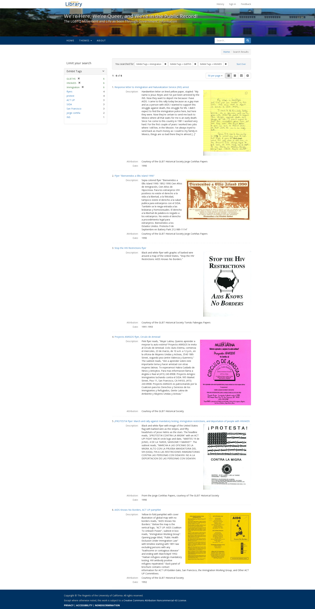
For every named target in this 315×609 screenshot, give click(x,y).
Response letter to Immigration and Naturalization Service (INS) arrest (152, 87)
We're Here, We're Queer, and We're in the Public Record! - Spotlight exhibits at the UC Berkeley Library (74, 4)
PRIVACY (69, 605)
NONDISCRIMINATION (107, 605)
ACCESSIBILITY (84, 605)
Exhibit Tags (74, 71)
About (101, 40)
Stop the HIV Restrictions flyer (130, 248)
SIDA (69, 104)
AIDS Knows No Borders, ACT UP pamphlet (138, 509)
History (220, 4)
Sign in (232, 4)
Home (70, 40)
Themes (84, 40)
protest (70, 95)
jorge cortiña (73, 112)
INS (68, 117)
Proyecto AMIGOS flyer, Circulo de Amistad (137, 336)
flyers (69, 91)
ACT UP (71, 100)
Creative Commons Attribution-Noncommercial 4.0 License (155, 600)
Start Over (241, 64)
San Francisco (74, 108)
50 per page (214, 75)
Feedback (246, 4)
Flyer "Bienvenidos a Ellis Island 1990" (135, 175)
